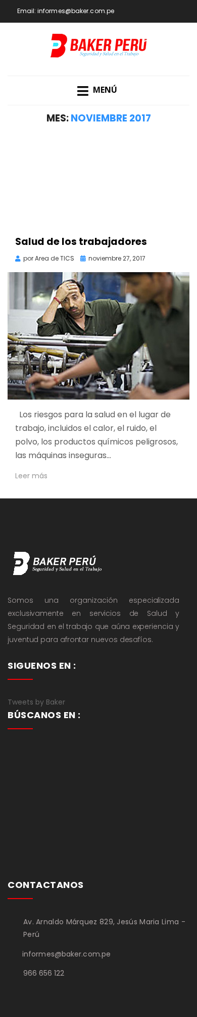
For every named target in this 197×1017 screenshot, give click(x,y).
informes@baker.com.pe (75, 11)
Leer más (31, 476)
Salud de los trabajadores (81, 241)
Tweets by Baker (36, 702)
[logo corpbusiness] (58, 562)
